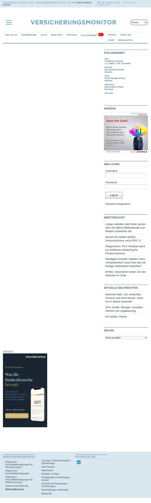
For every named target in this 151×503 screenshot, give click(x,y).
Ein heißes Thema (116, 316)
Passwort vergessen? (118, 203)
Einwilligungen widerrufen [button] (55, 490)
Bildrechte (46, 493)
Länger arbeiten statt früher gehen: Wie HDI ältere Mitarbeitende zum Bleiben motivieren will (125, 228)
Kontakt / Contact (50, 474)
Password (111, 182)
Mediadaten (125, 40)
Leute (43, 34)
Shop (111, 40)
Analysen (57, 34)
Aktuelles (11, 34)
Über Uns (125, 34)
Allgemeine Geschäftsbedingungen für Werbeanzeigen (19, 464)
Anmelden (103, 5)
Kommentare (29, 34)
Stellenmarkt (92, 35)
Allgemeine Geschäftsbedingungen (17, 472)
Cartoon (71, 34)
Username (111, 170)
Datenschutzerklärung (16, 486)
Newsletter (129, 2)
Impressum (47, 470)
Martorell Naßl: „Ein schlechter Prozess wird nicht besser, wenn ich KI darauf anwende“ (124, 298)
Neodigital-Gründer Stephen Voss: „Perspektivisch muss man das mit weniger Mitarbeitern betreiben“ (125, 262)
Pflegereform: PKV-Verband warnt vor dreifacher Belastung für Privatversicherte (125, 250)
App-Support (48, 466)
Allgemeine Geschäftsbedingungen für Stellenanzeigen (19, 480)
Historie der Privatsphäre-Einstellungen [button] (54, 484)
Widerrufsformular (14, 489)
